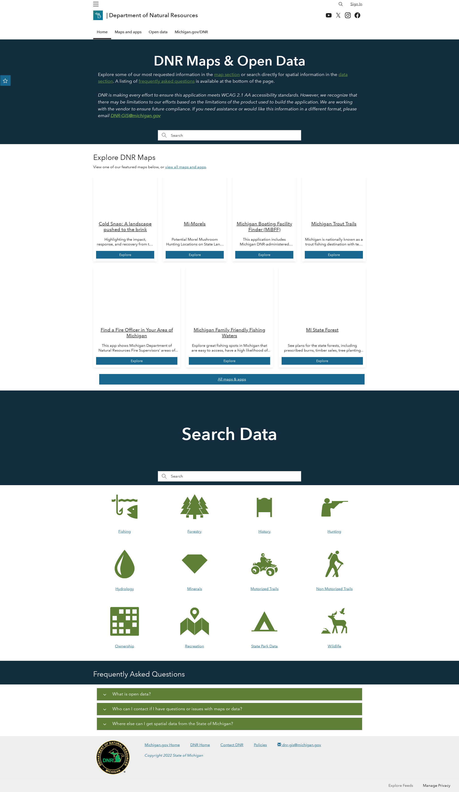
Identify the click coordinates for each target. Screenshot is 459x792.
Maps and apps (128, 32)
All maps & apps (232, 379)
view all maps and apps (185, 167)
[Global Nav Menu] (95, 4)
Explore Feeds (400, 785)
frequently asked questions (167, 81)
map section (227, 74)
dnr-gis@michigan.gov (301, 745)
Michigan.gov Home (162, 745)
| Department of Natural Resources (152, 15)
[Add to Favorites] (5, 80)
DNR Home (200, 745)
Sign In (356, 4)
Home (102, 32)
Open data (158, 32)
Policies (260, 745)
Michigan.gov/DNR (191, 32)
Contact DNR (231, 745)
